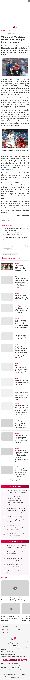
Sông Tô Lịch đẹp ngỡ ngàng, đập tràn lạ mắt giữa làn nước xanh (10, 618)
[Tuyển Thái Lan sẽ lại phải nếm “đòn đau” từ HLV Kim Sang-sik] (7, 297)
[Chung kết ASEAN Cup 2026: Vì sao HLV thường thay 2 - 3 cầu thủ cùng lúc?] (7, 308)
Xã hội (18, 630)
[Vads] (29, 25)
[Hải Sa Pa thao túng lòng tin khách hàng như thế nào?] (7, 382)
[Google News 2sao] (10, 255)
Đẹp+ (16, 276)
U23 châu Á (7, 249)
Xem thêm (15, 480)
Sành (18, 633)
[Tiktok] (25, 660)
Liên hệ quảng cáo (10, 660)
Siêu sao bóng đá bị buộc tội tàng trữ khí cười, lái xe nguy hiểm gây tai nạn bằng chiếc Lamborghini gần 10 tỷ (21, 456)
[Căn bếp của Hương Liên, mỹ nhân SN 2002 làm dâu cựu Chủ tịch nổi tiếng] (7, 423)
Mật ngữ (5, 633)
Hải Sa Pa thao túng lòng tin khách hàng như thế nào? (21, 382)
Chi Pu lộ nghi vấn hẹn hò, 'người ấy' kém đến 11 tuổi (20, 337)
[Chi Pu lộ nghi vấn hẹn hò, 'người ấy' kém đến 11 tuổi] (7, 336)
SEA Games (5, 169)
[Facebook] (19, 660)
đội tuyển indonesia (20, 246)
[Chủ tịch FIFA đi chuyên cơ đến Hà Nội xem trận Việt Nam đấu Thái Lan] (7, 267)
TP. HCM (3, 667)
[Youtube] (22, 660)
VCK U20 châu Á (19, 79)
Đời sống (6, 30)
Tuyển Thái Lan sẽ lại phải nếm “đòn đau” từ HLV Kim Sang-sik (21, 297)
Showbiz (5, 626)
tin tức (16, 545)
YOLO (9, 246)
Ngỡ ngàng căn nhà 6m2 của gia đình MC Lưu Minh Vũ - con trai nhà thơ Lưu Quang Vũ (21, 472)
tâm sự (9, 566)
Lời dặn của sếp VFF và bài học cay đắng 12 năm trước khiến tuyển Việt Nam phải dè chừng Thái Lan (21, 323)
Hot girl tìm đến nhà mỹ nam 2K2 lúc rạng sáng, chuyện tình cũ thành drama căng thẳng (21, 395)
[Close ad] (29, 1)
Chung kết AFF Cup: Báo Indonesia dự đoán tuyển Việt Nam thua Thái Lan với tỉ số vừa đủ (22, 439)
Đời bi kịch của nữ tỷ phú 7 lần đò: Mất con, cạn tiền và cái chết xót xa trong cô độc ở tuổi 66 (21, 369)
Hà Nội (3, 663)
